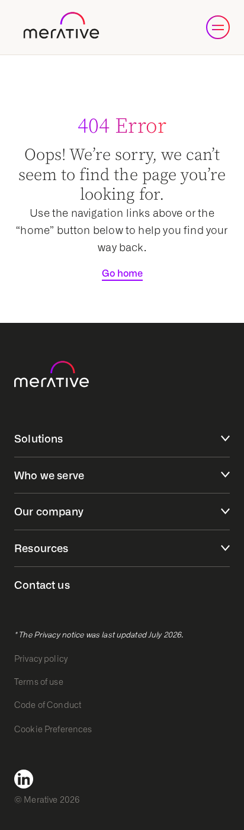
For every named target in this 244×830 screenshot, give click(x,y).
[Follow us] (27, 779)
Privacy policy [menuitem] (41, 659)
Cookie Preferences (53, 729)
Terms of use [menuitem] (38, 682)
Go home (122, 273)
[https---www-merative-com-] (61, 27)
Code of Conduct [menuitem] (47, 705)
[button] (218, 27)
